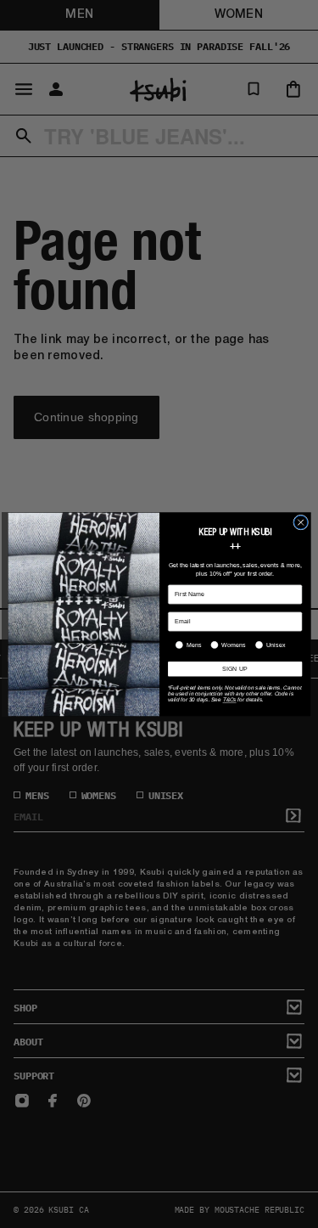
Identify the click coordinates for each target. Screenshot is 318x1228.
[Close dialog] (300, 522)
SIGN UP (235, 668)
